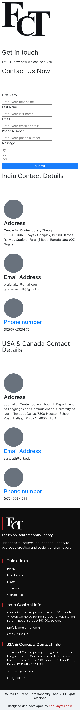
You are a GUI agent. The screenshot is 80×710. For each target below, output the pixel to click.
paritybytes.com (60, 706)
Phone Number (13, 131)
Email (6, 119)
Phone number (23, 322)
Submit (40, 166)
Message (8, 143)
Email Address (22, 451)
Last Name (10, 107)
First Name (10, 95)
